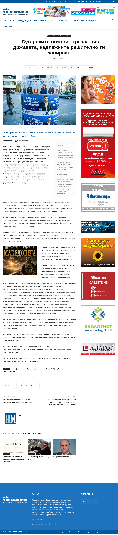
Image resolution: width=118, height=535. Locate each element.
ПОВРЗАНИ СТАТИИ (12, 433)
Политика (6, 454)
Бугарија (30, 369)
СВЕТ (52, 20)
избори (22, 369)
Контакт (108, 532)
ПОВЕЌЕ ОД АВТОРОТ (33, 433)
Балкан (54, 36)
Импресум (62, 532)
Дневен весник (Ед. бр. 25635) (45, 369)
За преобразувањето (61, 457)
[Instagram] (110, 1)
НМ (54, 58)
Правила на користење (95, 532)
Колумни (31, 454)
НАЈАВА (98, 1)
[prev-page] (4, 466)
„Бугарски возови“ (63, 369)
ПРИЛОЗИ (8, 26)
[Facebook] (106, 1)
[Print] (37, 385)
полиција (14, 369)
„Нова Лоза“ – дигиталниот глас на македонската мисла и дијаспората (14, 459)
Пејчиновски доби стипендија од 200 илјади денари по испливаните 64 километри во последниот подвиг (61, 402)
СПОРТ (73, 20)
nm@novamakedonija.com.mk (50, 524)
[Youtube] (113, 1)
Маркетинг (72, 532)
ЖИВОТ (62, 20)
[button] (112, 21)
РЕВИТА (91, 1)
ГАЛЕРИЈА (8, 20)
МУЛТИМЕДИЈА (87, 20)
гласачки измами (9, 372)
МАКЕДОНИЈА (23, 20)
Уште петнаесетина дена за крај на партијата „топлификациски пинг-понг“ (18, 401)
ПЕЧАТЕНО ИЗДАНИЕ (80, 1)
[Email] (32, 385)
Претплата (81, 532)
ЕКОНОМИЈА (39, 20)
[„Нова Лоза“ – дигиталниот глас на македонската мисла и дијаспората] (14, 447)
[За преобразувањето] (64, 447)
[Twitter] (26, 385)
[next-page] (7, 466)
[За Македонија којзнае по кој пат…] (39, 447)
